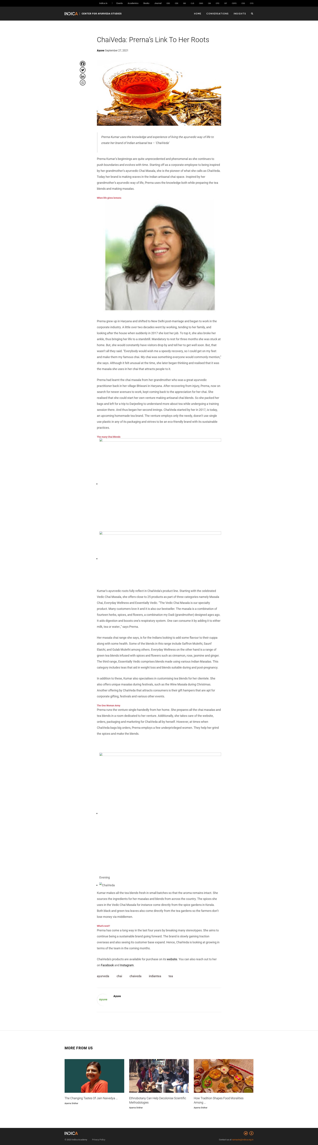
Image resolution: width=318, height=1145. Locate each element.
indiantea (155, 976)
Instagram (127, 965)
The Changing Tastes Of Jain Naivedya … (91, 1098)
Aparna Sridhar (71, 1103)
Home (197, 13)
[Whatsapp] (82, 82)
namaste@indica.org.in (242, 1139)
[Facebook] (82, 64)
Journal (157, 3)
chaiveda (135, 976)
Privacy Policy (98, 1139)
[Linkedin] (82, 76)
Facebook (107, 965)
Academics (133, 3)
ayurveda (103, 976)
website (172, 959)
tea (171, 976)
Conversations (217, 13)
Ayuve (117, 996)
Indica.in (103, 3)
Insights (240, 13)
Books (146, 3)
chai (119, 976)
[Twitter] (82, 70)
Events (119, 3)
